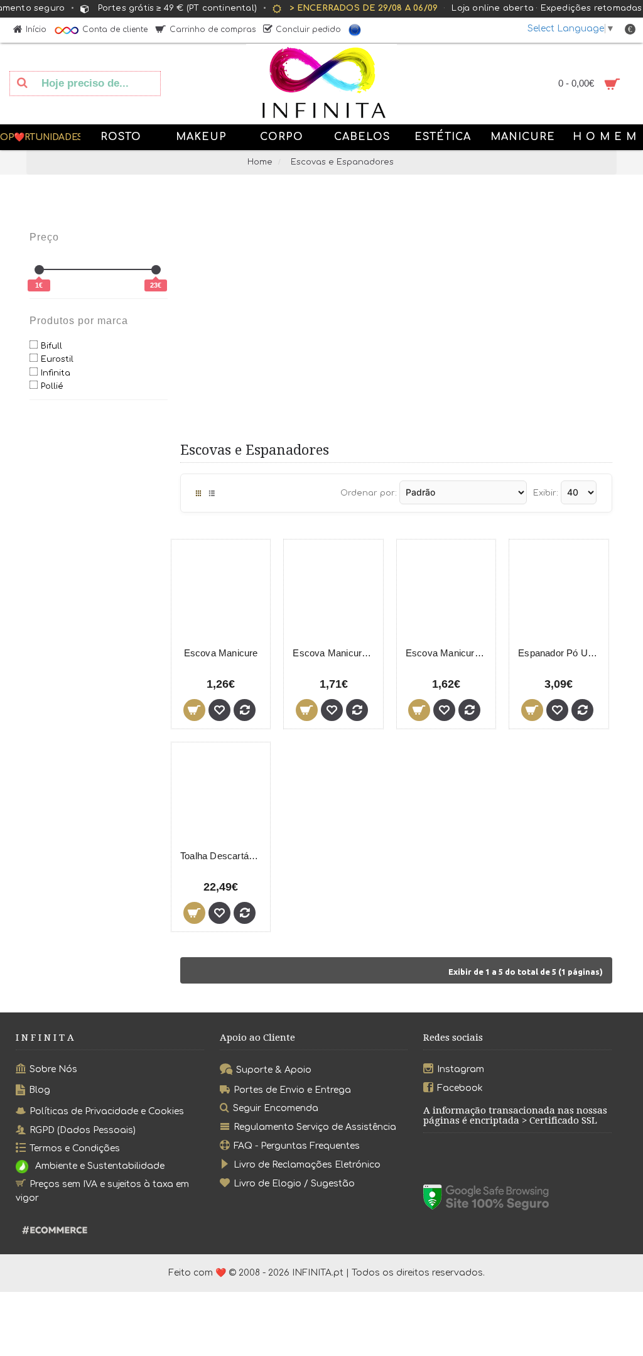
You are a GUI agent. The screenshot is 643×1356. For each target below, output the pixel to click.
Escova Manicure (221, 653)
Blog (39, 1090)
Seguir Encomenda (275, 1108)
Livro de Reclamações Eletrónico (307, 1164)
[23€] (156, 269)
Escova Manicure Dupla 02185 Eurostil (448, 653)
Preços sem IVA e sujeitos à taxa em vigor (102, 1191)
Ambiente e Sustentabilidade (100, 1166)
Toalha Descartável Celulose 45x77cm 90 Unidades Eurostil (223, 855)
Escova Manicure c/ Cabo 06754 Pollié (335, 653)
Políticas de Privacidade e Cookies (107, 1110)
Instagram (460, 1069)
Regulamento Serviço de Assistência (315, 1127)
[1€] (39, 269)
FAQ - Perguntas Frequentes (297, 1146)
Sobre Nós (53, 1069)
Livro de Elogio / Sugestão (294, 1183)
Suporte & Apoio (273, 1070)
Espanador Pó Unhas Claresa (560, 653)
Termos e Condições (75, 1148)
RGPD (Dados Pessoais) (83, 1129)
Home (260, 162)
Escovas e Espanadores (342, 162)
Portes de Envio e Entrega (292, 1089)
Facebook (460, 1087)
